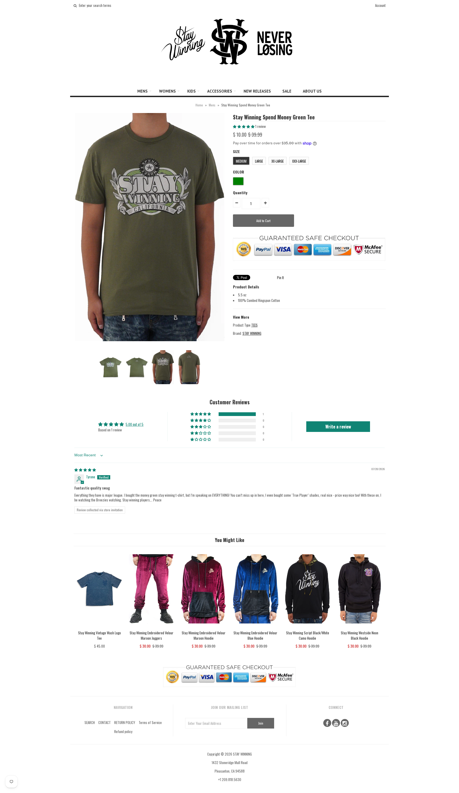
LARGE (259, 161)
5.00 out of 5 (134, 424)
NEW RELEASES (257, 91)
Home (199, 105)
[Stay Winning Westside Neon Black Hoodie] (359, 627)
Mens (212, 105)
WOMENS (167, 91)
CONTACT (104, 722)
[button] (244, 126)
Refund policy (123, 731)
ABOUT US (312, 91)
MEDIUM (241, 161)
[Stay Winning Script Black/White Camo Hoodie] (307, 627)
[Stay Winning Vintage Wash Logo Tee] (99, 627)
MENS (142, 91)
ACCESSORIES (219, 91)
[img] (85, 469)
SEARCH (89, 722)
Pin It (280, 277)
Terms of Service (150, 722)
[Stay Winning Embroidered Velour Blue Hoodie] (255, 627)
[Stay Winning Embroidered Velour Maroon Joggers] (151, 627)
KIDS (191, 91)
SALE (286, 91)
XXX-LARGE (299, 161)
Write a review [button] (338, 426)
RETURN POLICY (124, 722)
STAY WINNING (252, 333)
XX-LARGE (277, 161)
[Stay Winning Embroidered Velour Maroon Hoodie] (203, 627)
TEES (254, 325)
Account (380, 5)
